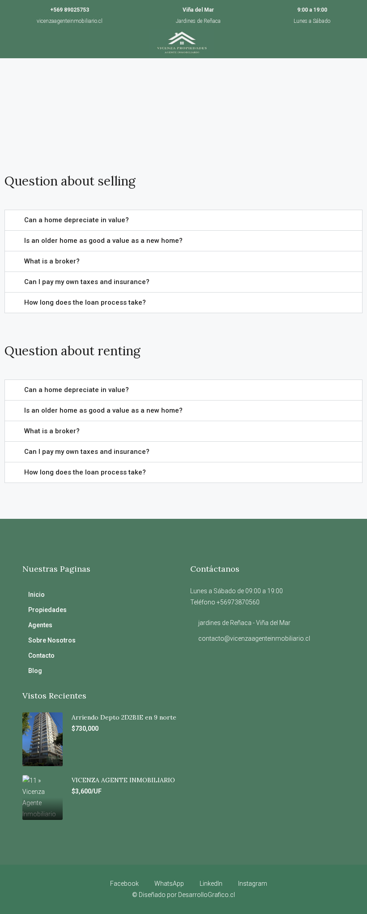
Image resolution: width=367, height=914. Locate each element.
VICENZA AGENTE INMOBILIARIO (123, 780)
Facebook (124, 883)
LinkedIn (211, 883)
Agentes (40, 625)
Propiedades (47, 609)
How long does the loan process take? (85, 302)
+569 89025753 (69, 10)
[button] (183, 220)
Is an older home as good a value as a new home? (103, 241)
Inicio (36, 594)
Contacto (41, 655)
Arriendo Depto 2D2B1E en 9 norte (124, 717)
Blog (35, 670)
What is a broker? (52, 261)
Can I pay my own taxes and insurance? (86, 282)
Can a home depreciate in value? (76, 220)
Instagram (252, 883)
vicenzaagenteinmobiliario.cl (69, 21)
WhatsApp (169, 883)
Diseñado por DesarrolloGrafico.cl (187, 894)
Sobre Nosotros (52, 640)
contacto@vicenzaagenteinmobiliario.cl (254, 638)
